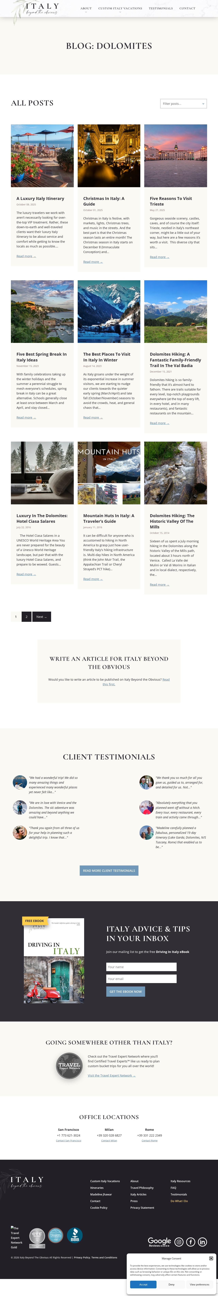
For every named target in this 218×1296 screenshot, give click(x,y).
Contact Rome (150, 1140)
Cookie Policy (98, 1208)
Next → (41, 617)
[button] (211, 1258)
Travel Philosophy (142, 1188)
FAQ (173, 1188)
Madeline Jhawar (101, 1194)
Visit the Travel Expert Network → (112, 1075)
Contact (188, 8)
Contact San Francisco (68, 1140)
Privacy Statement (142, 1208)
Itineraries (97, 1188)
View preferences (199, 1284)
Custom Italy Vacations (120, 8)
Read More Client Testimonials (109, 871)
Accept (143, 1284)
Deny (172, 1284)
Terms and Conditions (104, 1257)
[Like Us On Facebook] (190, 1242)
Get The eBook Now (126, 992)
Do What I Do (179, 1201)
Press (134, 1201)
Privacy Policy (82, 1257)
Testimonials (161, 8)
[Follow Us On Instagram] (179, 1242)
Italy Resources (180, 1181)
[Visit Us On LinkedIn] (202, 1242)
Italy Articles (138, 1194)
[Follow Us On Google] (159, 1242)
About (86, 8)
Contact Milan (109, 1140)
